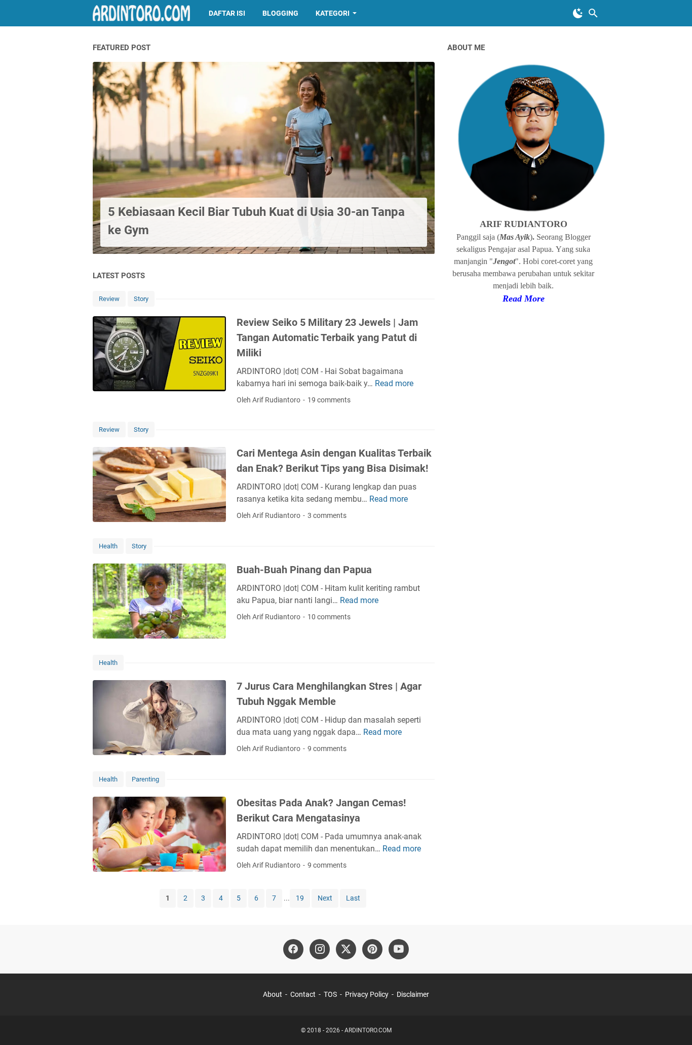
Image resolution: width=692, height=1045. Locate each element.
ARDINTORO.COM (368, 1030)
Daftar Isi (227, 13)
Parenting (145, 779)
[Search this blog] (593, 13)
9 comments (327, 748)
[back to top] (672, 1022)
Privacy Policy (367, 994)
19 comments (329, 400)
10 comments (329, 617)
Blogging (280, 13)
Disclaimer (413, 994)
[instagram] (320, 949)
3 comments (327, 515)
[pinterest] (372, 949)
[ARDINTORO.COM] (141, 13)
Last (353, 898)
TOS (330, 994)
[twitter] (346, 949)
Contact (303, 994)
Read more (394, 383)
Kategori (333, 13)
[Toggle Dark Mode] (578, 13)
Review (109, 299)
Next (325, 898)
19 (300, 898)
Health (108, 546)
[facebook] (293, 949)
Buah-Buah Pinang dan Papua (304, 570)
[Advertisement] (523, 473)
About (272, 994)
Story (141, 299)
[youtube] (399, 949)
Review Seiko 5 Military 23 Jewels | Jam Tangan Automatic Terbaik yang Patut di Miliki (327, 337)
